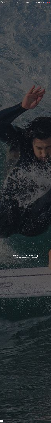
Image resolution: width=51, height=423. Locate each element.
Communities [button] (27, 2)
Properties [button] (21, 2)
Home (14, 2)
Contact (36, 2)
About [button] (17, 2)
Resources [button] (32, 2)
